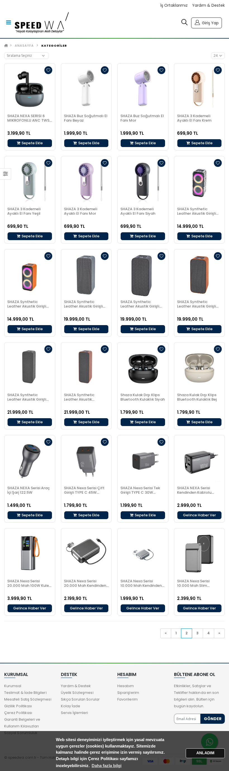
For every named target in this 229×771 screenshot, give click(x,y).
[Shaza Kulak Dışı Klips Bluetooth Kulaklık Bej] (199, 367)
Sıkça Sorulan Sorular (80, 699)
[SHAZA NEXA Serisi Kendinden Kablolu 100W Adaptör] (199, 460)
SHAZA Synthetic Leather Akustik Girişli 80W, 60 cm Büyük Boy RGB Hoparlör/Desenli (197, 215)
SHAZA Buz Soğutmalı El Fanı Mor (142, 118)
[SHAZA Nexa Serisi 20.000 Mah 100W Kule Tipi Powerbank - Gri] (29, 553)
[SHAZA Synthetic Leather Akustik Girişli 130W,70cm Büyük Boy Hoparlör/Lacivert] (86, 274)
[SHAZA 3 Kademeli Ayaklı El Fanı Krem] (199, 88)
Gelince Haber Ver (199, 515)
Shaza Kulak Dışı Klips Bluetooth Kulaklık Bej (197, 397)
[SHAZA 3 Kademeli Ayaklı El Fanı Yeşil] (29, 181)
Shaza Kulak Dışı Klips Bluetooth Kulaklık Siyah (142, 397)
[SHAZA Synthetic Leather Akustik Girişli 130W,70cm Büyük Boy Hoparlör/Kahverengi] (199, 274)
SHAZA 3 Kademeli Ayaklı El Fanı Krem (194, 118)
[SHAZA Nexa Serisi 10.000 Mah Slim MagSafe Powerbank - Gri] (199, 553)
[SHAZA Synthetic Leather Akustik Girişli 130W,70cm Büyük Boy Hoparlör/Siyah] (142, 274)
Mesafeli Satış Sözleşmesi (27, 699)
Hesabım (125, 686)
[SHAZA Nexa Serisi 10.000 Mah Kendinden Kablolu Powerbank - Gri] (142, 553)
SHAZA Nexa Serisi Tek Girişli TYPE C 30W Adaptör (140, 492)
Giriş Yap (210, 23)
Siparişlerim (128, 692)
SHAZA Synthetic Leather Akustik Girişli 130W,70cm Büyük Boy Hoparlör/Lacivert (84, 308)
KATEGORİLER (54, 45)
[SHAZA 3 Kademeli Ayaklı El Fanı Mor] (86, 181)
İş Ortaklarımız (174, 5)
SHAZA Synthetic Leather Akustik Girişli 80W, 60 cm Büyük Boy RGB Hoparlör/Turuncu (28, 308)
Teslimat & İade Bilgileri (25, 692)
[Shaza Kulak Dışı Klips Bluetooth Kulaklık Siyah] (142, 367)
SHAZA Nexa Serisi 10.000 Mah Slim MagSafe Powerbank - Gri (197, 587)
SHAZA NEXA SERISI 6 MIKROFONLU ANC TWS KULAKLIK (28, 120)
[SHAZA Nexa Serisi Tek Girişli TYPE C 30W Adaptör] (142, 460)
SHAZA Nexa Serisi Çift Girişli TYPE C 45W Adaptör (84, 492)
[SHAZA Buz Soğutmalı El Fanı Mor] (142, 88)
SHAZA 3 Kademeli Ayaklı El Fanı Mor (80, 211)
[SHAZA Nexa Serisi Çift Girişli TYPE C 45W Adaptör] (86, 460)
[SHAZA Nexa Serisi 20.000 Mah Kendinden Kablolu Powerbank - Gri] (86, 553)
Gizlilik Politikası (18, 706)
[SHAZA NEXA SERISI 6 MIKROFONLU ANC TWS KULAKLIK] (29, 88)
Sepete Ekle (32, 143)
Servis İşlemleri (74, 712)
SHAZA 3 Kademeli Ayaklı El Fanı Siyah (137, 211)
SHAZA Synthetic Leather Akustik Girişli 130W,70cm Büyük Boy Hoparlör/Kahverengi (197, 308)
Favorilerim (127, 699)
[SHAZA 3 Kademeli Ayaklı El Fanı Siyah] (142, 181)
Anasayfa (24, 45)
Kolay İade (70, 706)
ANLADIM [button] (205, 753)
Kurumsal (13, 686)
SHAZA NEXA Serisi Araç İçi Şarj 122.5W (28, 490)
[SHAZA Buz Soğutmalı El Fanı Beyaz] (86, 88)
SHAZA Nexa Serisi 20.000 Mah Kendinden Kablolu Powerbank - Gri (86, 585)
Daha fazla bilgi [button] (106, 765)
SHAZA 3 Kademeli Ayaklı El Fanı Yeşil (23, 211)
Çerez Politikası (18, 712)
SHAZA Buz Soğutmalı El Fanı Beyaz (86, 118)
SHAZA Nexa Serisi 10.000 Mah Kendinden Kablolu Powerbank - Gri (142, 585)
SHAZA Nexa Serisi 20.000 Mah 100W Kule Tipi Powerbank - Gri (28, 585)
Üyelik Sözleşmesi (77, 692)
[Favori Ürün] (48, 70)
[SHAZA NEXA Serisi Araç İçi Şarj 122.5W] (29, 460)
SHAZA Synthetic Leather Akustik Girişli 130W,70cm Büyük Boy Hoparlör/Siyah (140, 308)
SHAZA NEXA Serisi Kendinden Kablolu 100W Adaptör (194, 492)
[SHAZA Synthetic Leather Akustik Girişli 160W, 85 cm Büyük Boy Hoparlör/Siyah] (29, 367)
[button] (184, 23)
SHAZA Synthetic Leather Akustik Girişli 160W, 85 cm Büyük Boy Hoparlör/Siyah (28, 401)
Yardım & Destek (208, 5)
